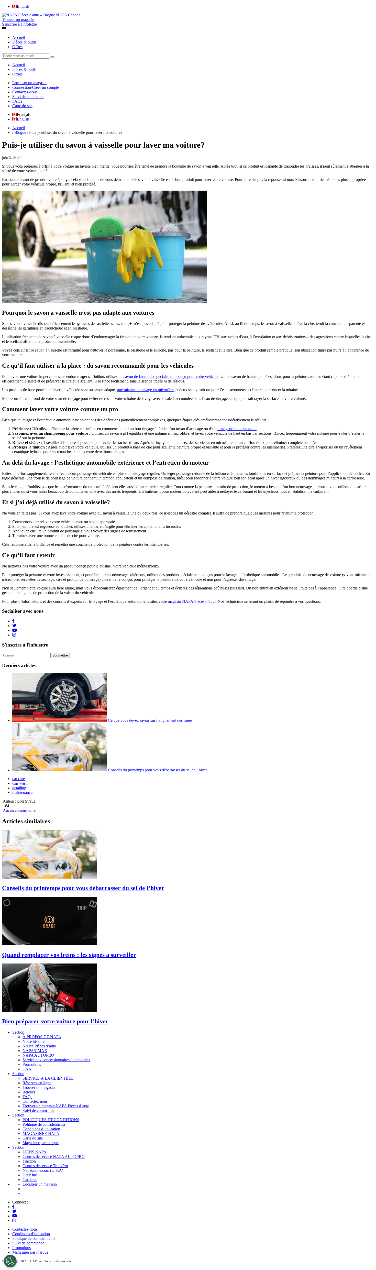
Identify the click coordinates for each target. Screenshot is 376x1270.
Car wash (20, 783)
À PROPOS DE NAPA (42, 1037)
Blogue (20, 132)
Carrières (30, 1179)
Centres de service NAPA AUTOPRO (54, 1156)
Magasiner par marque (41, 1143)
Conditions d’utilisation (41, 1129)
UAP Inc (30, 1175)
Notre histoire (34, 1041)
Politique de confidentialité (44, 1124)
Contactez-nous (24, 92)
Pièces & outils (24, 42)
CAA (27, 1069)
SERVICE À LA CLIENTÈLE (48, 1078)
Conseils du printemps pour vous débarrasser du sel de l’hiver (157, 770)
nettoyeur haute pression (237, 428)
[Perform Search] (52, 57)
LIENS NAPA (35, 1152)
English (23, 119)
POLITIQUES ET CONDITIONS (51, 1120)
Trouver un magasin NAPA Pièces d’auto (56, 1106)
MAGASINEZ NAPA (41, 1133)
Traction (29, 1161)
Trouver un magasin (39, 1087)
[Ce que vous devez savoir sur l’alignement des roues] (60, 720)
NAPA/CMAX (35, 1050)
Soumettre (60, 655)
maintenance (22, 792)
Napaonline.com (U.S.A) (43, 1170)
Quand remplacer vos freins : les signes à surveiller (69, 954)
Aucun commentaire (19, 810)
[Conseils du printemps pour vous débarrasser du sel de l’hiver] (60, 770)
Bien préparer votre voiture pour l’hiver (55, 1021)
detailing (19, 788)
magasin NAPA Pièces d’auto (192, 601)
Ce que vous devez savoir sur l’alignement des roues (150, 720)
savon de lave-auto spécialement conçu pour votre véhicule (171, 376)
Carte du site (22, 106)
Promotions (32, 1064)
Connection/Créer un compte (35, 87)
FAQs (17, 101)
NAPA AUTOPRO (38, 1055)
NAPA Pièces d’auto (39, 1046)
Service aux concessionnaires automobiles (56, 1060)
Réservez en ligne (37, 1083)
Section (18, 1032)
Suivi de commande (28, 96)
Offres (17, 47)
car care (18, 778)
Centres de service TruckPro (45, 1166)
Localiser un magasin (29, 83)
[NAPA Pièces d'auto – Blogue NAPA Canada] (41, 15)
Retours (29, 1092)
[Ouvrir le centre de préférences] (10, 1261)
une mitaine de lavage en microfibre (145, 390)
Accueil (18, 37)
